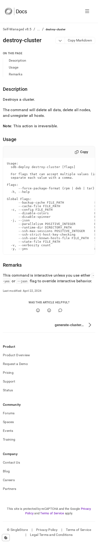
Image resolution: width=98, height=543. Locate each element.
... (38, 29)
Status (8, 390)
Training (9, 439)
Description (17, 60)
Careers (9, 480)
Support (9, 381)
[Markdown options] (60, 40)
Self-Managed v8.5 (17, 29)
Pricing (8, 372)
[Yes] (38, 310)
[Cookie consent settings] (6, 537)
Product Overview (16, 355)
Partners (9, 489)
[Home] (16, 11)
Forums (9, 413)
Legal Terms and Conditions (51, 535)
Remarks (15, 74)
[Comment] (60, 310)
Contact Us (11, 462)
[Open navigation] (87, 11)
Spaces (8, 422)
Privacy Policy (47, 530)
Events (8, 431)
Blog (6, 471)
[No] (49, 310)
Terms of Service (52, 513)
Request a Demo (15, 364)
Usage (13, 67)
